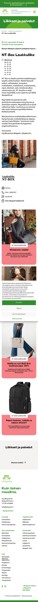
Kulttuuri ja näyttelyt (9, 524)
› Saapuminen (7, 511)
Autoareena (26, 546)
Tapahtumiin (27, 517)
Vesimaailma (6, 519)
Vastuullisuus (6, 578)
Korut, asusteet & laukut (13, 42)
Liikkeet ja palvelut (15, 31)
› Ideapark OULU (29, 586)
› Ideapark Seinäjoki (26, 589)
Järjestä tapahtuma (28, 524)
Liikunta (4, 546)
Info (3, 554)
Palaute (4, 572)
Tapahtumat (26, 519)
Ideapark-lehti (27, 548)
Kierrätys (5, 575)
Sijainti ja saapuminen (6, 559)
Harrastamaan (8, 530)
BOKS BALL (5, 533)
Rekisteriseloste (17, 318)
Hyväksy (19, 302)
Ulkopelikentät (7, 540)
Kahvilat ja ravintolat (29, 535)
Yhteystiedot (6, 570)
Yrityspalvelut (6, 580)
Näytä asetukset (19, 314)
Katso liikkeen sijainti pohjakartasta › (19, 49)
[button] (34, 11)
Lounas (24, 540)
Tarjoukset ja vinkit (28, 538)
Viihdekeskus (6, 522)
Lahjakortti (26, 543)
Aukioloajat (5, 557)
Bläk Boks (25, 522)
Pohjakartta (6, 562)
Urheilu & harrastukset (12, 44)
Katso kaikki (17, 463)
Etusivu (4, 31)
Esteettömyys (6, 567)
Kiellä (19, 308)
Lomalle (5, 517)
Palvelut (4, 565)
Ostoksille (26, 530)
